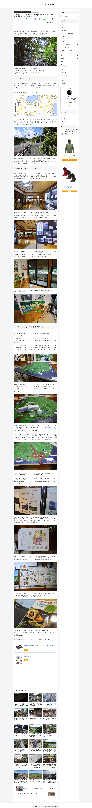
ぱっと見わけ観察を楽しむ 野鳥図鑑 (32, 656)
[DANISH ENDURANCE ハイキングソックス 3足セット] (69, 175)
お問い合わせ (63, 121)
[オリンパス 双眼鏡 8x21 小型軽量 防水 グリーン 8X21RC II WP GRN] (19, 647)
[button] (53, 19)
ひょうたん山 (39, 338)
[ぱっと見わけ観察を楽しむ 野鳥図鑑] (19, 660)
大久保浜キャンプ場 (27, 338)
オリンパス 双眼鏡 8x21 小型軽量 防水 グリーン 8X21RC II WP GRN (38, 645)
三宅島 (33, 11)
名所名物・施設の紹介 (27, 11)
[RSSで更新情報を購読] (70, 106)
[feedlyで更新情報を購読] (68, 106)
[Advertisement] (35, 26)
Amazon (26, 649)
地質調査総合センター (48, 520)
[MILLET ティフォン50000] (69, 146)
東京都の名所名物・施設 (18, 11)
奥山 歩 (69, 96)
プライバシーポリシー (65, 118)
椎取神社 (45, 338)
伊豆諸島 (37, 11)
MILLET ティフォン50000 (69, 155)
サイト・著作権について (66, 115)
